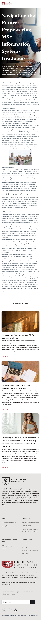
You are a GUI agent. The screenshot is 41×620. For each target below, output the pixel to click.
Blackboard (25, 547)
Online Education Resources (30, 550)
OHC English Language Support (8, 547)
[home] (7, 4)
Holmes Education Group (9, 522)
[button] (37, 4)
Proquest (24, 544)
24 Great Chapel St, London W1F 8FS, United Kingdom (30, 530)
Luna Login (25, 553)
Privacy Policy (6, 526)
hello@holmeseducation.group (30, 522)
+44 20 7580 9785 (27, 526)
